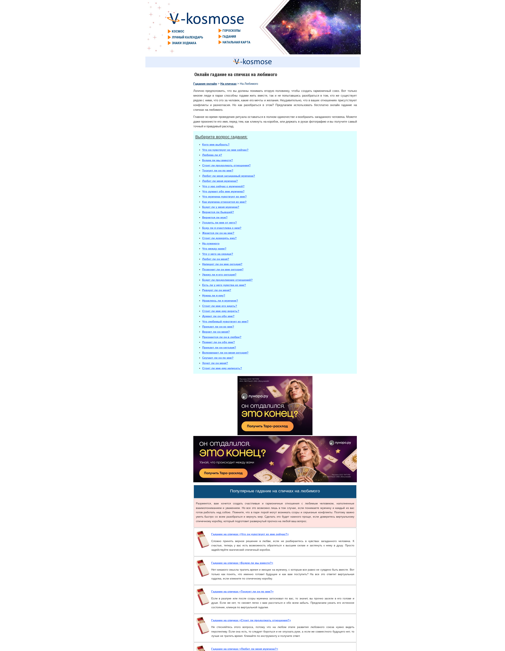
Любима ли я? (212, 154)
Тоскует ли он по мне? (217, 170)
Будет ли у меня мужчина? (220, 207)
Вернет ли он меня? (216, 331)
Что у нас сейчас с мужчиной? (223, 186)
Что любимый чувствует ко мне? (225, 321)
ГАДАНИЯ (229, 36)
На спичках (228, 83)
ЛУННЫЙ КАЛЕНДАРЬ (187, 37)
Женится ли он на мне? (218, 233)
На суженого (211, 243)
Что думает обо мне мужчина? (223, 191)
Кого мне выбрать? (216, 144)
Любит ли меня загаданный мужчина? (228, 175)
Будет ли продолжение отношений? (227, 279)
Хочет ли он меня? (215, 363)
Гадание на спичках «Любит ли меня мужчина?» (244, 648)
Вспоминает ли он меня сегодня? (225, 352)
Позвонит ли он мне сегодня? (223, 269)
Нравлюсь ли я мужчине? (220, 300)
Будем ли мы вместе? (217, 160)
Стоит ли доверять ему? (219, 238)
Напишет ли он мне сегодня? (222, 264)
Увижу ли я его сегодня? (219, 274)
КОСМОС (178, 31)
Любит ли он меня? (215, 259)
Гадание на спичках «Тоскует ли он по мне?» (242, 591)
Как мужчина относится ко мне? (224, 201)
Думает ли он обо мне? (218, 316)
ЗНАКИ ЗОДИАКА (184, 43)
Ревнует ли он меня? (216, 290)
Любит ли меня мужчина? (220, 181)
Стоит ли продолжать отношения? (226, 165)
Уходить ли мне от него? (219, 222)
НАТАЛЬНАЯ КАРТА (236, 42)
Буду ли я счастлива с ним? (221, 227)
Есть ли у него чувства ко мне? (224, 285)
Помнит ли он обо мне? (218, 342)
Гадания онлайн (205, 83)
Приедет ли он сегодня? (219, 347)
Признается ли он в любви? (221, 337)
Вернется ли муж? (215, 217)
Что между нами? (214, 248)
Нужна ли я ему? (213, 295)
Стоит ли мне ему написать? (222, 368)
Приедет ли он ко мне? (218, 326)
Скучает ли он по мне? (218, 357)
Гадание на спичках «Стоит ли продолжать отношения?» (251, 620)
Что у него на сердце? (217, 253)
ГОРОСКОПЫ (231, 31)
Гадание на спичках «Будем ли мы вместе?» (242, 562)
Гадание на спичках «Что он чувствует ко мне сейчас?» (250, 534)
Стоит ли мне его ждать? (219, 305)
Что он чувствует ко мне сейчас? (225, 149)
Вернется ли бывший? (218, 212)
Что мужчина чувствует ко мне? (224, 196)
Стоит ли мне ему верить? (220, 311)
